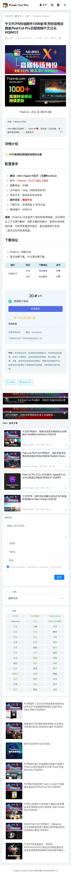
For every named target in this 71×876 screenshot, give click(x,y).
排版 (35, 642)
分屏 (55, 627)
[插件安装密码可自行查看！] (14, 750)
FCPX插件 (35, 616)
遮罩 (55, 684)
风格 (55, 690)
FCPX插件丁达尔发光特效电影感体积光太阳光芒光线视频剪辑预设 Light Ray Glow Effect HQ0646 (44, 707)
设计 (15, 679)
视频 (55, 674)
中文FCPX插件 (55, 621)
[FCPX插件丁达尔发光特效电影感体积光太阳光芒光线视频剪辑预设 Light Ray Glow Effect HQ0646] (14, 710)
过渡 (15, 684)
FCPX (15, 616)
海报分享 (26, 382)
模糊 (55, 658)
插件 (27, 16)
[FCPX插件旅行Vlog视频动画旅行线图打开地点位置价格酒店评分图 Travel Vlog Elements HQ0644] (14, 771)
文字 (15, 653)
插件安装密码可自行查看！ (38, 744)
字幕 (55, 637)
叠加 (55, 632)
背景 (35, 668)
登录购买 (35, 309)
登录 (44, 5)
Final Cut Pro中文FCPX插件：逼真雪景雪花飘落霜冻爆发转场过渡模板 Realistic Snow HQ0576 (44, 456)
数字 (55, 648)
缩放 (15, 668)
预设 (35, 690)
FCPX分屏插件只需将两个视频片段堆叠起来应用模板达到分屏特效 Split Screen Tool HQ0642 (44, 807)
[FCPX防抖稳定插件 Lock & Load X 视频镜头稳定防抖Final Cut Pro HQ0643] (14, 791)
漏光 (15, 663)
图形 (15, 637)
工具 (15, 642)
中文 (35, 621)
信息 (15, 627)
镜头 (15, 690)
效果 (35, 648)
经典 (55, 663)
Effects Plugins (28, 445)
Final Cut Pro (55, 616)
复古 (35, 637)
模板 (35, 658)
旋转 (55, 653)
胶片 (55, 668)
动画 (35, 632)
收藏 (11, 382)
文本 (35, 653)
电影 (35, 663)
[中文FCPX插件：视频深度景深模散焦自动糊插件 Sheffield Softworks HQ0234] (12, 438)
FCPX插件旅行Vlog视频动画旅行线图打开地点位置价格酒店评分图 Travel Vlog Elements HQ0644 (44, 767)
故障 (15, 648)
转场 (55, 679)
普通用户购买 (21, 301)
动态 (15, 632)
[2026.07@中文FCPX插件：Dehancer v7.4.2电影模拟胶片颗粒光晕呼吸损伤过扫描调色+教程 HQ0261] (14, 831)
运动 (35, 684)
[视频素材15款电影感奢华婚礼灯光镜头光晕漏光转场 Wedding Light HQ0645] (14, 730)
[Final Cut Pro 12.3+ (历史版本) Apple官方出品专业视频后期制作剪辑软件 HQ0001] (12, 481)
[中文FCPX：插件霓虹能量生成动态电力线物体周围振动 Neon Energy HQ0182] (12, 503)
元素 (35, 627)
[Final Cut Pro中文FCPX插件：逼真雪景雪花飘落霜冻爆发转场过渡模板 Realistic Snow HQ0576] (12, 460)
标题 (15, 658)
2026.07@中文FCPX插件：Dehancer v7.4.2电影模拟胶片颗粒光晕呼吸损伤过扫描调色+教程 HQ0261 (44, 827)
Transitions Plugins (41, 16)
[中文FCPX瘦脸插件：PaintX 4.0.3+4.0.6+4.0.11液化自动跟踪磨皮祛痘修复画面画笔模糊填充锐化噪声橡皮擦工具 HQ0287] (14, 851)
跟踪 (35, 679)
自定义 (15, 674)
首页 (20, 16)
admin (11, 38)
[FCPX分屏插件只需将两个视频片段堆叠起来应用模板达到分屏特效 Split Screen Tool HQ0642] (14, 811)
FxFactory (15, 621)
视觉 (35, 674)
